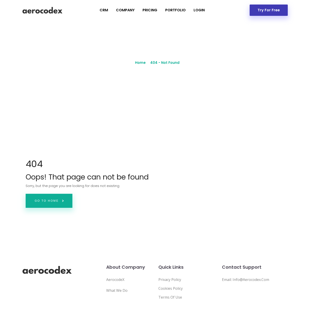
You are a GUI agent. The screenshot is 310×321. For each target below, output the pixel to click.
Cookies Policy (170, 288)
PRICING (150, 10)
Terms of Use (170, 297)
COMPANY (125, 10)
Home (140, 62)
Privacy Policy (169, 279)
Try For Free (269, 10)
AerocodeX (115, 279)
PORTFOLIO (175, 10)
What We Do (117, 290)
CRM (104, 10)
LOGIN (199, 10)
